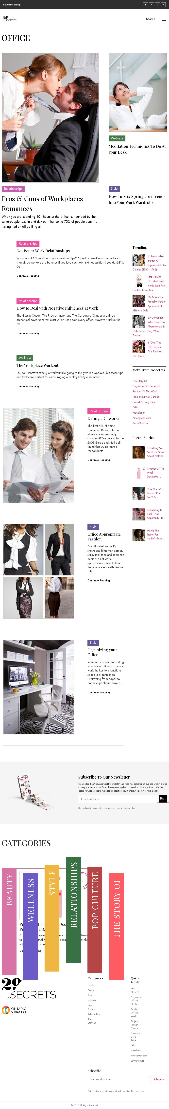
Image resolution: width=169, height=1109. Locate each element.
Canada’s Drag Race (144, 402)
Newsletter (139, 413)
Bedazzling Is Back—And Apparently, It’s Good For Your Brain (155, 514)
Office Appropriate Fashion (104, 536)
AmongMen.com (142, 418)
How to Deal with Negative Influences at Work (57, 308)
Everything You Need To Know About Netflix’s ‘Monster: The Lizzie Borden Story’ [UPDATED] (155, 452)
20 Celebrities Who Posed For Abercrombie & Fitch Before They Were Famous (149, 326)
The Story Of (140, 381)
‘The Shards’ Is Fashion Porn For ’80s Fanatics (155, 493)
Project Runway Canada (146, 397)
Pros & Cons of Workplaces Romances (42, 203)
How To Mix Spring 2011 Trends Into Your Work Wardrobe (137, 199)
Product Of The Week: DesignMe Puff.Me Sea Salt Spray (156, 473)
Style (114, 188)
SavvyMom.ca (140, 423)
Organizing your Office (102, 652)
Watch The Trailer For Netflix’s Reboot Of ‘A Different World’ (156, 535)
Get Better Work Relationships (43, 250)
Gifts (135, 407)
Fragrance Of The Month (146, 386)
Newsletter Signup (11, 4)
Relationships (13, 188)
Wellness (117, 138)
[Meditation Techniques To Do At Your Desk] (138, 92)
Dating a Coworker (104, 418)
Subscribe (159, 1079)
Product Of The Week (145, 391)
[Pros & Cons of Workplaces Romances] (50, 118)
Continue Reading (28, 276)
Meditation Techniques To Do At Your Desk (137, 149)
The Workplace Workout (37, 365)
